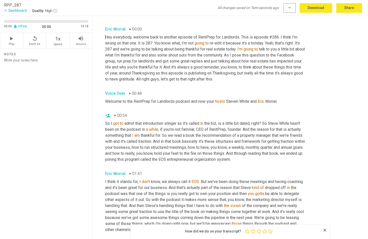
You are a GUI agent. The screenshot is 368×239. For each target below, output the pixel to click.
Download (316, 8)
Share (349, 8)
